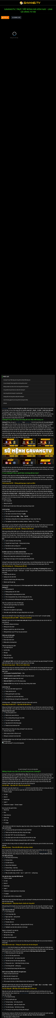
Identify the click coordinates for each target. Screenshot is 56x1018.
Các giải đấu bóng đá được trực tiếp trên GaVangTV (14, 389)
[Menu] (2, 3)
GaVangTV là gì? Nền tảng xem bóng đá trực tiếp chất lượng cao (16, 379)
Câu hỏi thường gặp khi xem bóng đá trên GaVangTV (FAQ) (15, 399)
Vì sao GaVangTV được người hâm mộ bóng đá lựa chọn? (15, 383)
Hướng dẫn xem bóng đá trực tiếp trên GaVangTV (13, 396)
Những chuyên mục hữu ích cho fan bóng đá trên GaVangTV (16, 386)
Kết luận (5, 403)
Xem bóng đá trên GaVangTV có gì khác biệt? (13, 393)
